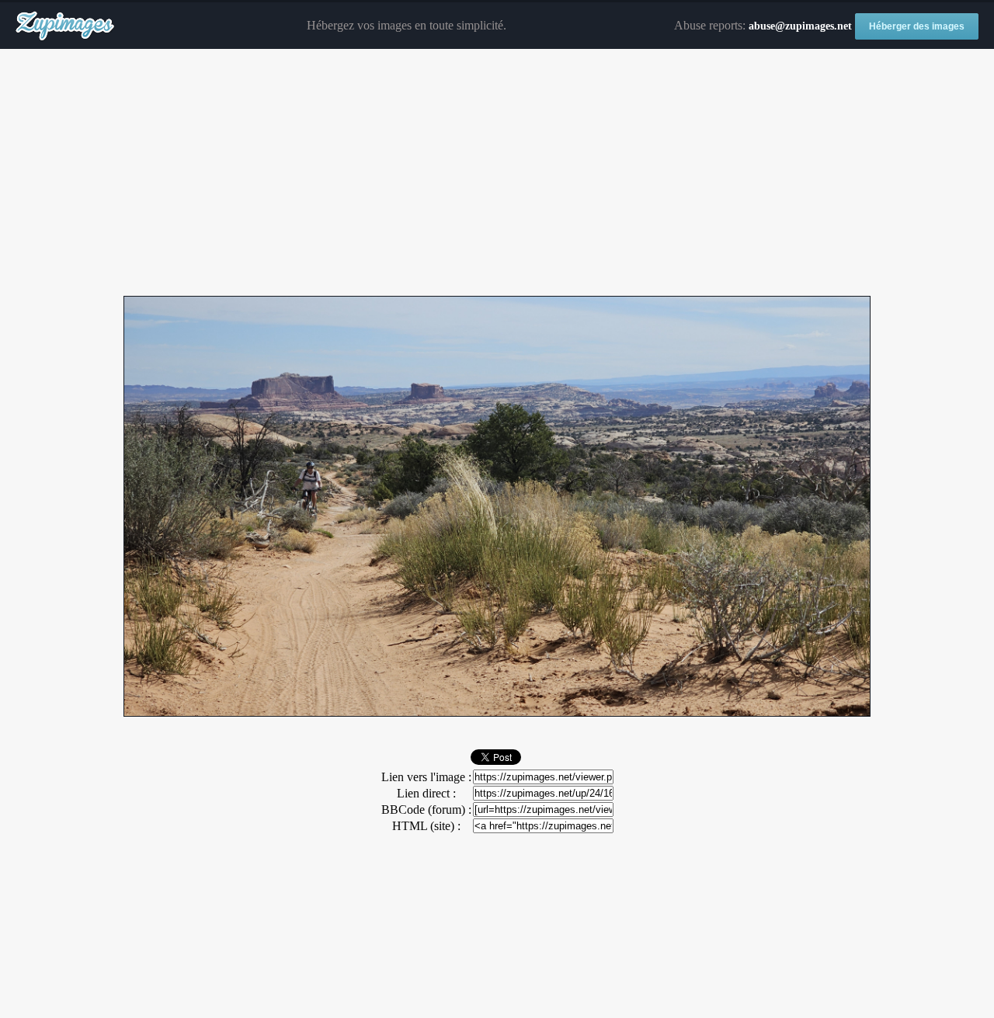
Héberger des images (916, 26)
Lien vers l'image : (426, 776)
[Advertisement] (497, 173)
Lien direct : (426, 793)
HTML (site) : (426, 825)
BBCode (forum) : (426, 809)
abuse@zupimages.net (800, 26)
